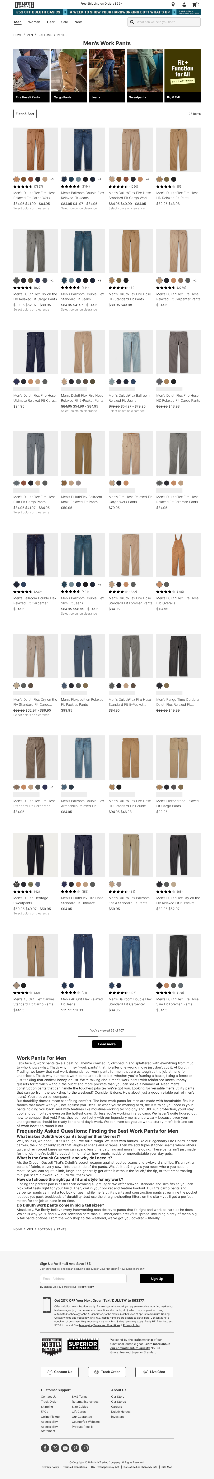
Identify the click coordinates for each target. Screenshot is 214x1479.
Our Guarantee (82, 1416)
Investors (117, 1416)
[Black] (37, 179)
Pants (61, 35)
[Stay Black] (85, 179)
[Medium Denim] (64, 985)
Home (17, 35)
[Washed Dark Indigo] (92, 179)
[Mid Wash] (64, 787)
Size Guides (80, 1406)
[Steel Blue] (44, 280)
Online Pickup (50, 1416)
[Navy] (37, 280)
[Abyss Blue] (64, 685)
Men (30, 35)
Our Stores (118, 1401)
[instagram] (85, 1448)
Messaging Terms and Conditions (99, 1325)
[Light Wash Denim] (78, 179)
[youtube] (65, 1448)
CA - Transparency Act (105, 1467)
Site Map (167, 1467)
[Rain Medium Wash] (64, 179)
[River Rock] (85, 685)
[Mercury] (78, 483)
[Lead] (16, 483)
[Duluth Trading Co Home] (24, 5)
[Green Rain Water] (30, 280)
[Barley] (64, 483)
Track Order (49, 1401)
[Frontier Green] (166, 179)
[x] (55, 1448)
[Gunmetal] (16, 280)
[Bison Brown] (30, 179)
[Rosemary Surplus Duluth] (30, 884)
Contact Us (48, 1396)
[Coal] (173, 787)
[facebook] (45, 1448)
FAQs (44, 1411)
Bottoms (45, 35)
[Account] (185, 4)
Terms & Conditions (75, 1467)
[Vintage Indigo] (37, 884)
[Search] (132, 22)
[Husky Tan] (16, 985)
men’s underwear (141, 1117)
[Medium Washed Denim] (71, 985)
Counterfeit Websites (86, 1421)
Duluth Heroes (120, 1411)
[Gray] (159, 381)
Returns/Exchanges (85, 1401)
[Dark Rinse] (118, 381)
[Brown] (16, 179)
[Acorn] (23, 179)
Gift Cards (79, 1411)
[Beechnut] (159, 179)
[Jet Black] (173, 179)
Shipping (47, 1406)
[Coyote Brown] (180, 280)
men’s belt (172, 1122)
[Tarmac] (85, 381)
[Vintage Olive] (92, 381)
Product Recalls (82, 1426)
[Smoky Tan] (16, 685)
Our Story (117, 1396)
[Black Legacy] (16, 884)
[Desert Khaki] (44, 179)
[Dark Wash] (71, 179)
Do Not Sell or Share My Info (140, 1467)
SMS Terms (79, 1396)
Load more (107, 1044)
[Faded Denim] (111, 381)
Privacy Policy (85, 1286)
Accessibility (49, 1421)
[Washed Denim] (133, 381)
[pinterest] (75, 1448)
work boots (30, 1126)
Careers (116, 1406)
